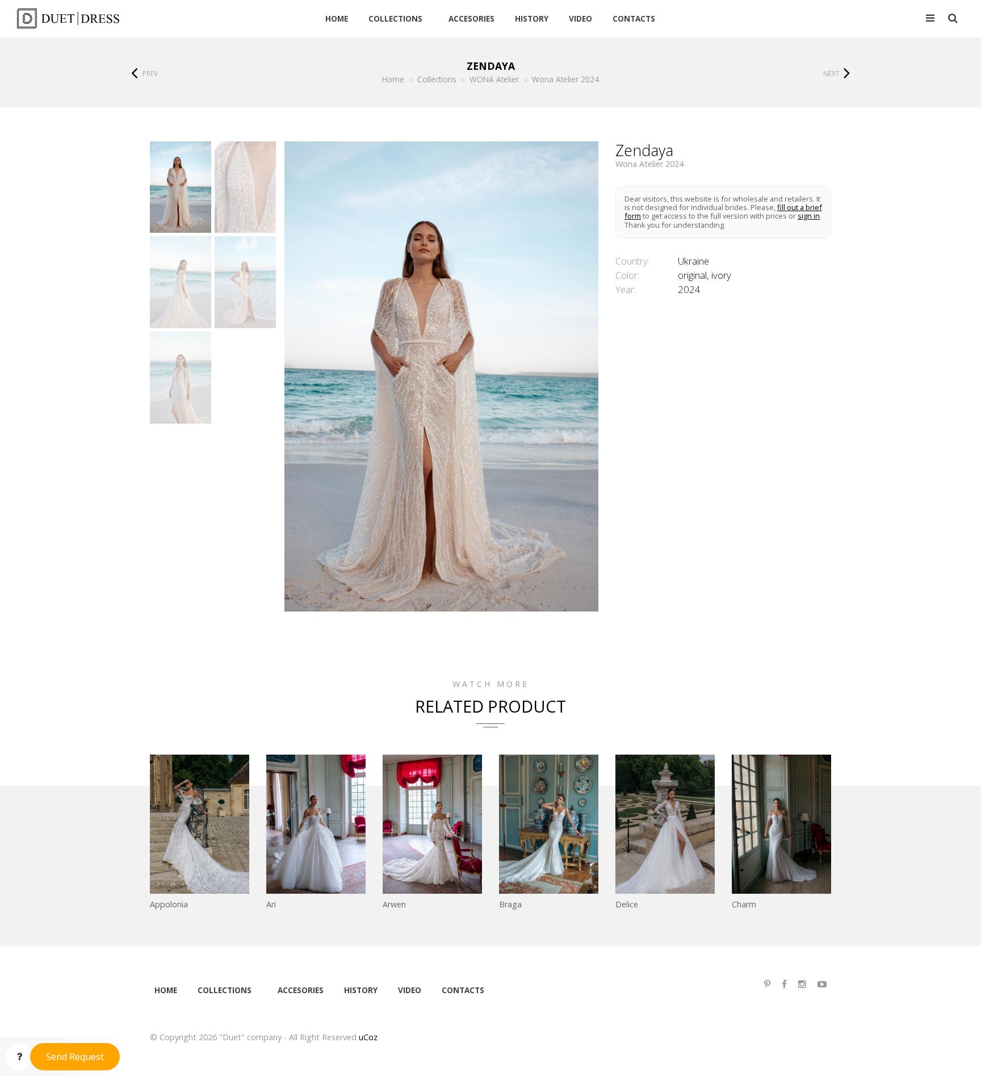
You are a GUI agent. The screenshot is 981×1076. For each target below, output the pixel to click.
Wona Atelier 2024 (649, 164)
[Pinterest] (767, 984)
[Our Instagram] (802, 984)
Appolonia (169, 904)
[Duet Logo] (98, 18)
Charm (744, 904)
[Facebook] (784, 984)
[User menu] (930, 18)
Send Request (75, 1056)
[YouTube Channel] (822, 984)
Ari (271, 904)
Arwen (394, 904)
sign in (809, 216)
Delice (626, 904)
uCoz (368, 1037)
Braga (510, 904)
